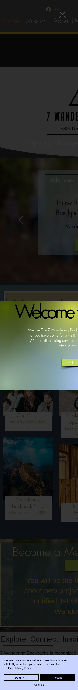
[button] (62, 14)
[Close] (72, 659)
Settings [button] (39, 684)
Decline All (21, 677)
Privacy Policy (22, 668)
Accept (58, 677)
